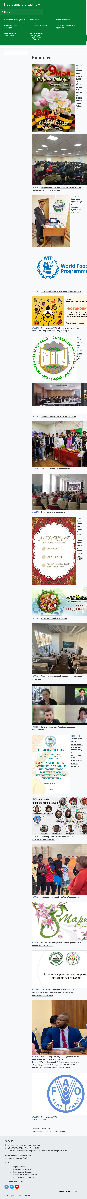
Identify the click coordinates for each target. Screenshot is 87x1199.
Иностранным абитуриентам (25, 1175)
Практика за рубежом (22, 1172)
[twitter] (12, 1187)
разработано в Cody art (68, 1191)
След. (56, 1131)
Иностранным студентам (23, 1177)
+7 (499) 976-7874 (15, 1148)
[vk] (6, 1187)
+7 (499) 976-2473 (31, 1148)
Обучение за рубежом (22, 1169)
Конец (62, 1131)
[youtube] (17, 1187)
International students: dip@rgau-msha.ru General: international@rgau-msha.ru (38, 1151)
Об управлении (19, 1167)
